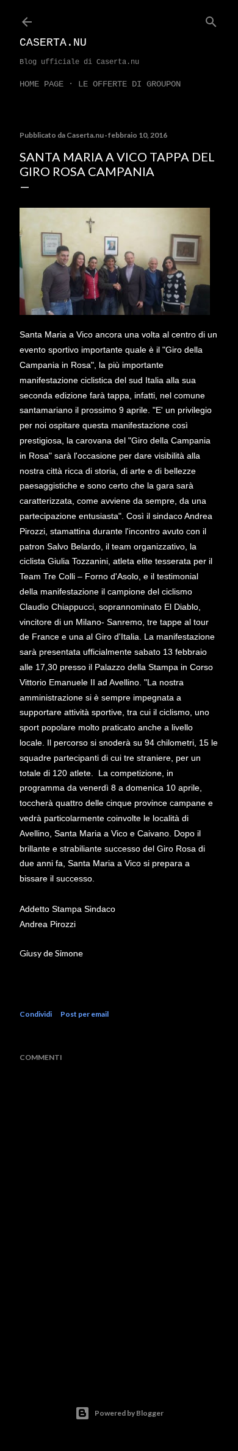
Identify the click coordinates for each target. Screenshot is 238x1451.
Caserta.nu (53, 43)
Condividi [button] (36, 1014)
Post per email (84, 1014)
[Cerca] (211, 19)
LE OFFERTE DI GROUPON (129, 84)
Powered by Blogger (129, 1412)
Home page (41, 84)
